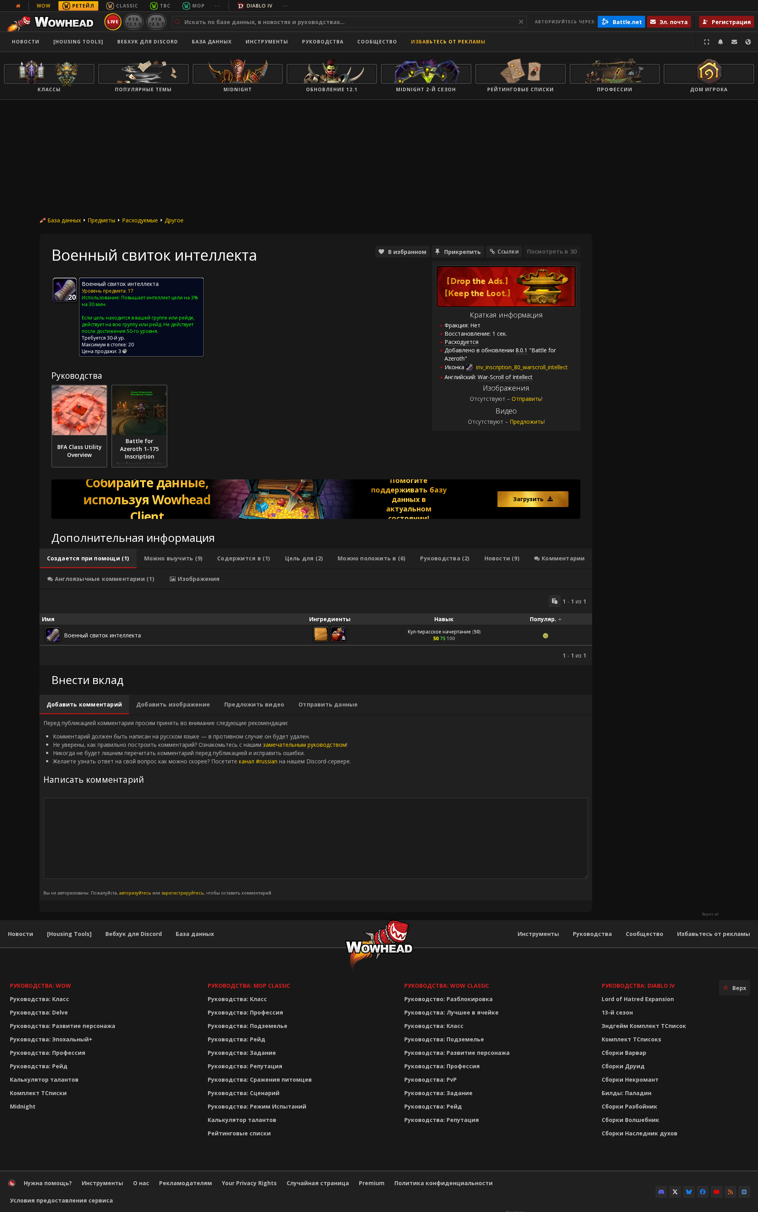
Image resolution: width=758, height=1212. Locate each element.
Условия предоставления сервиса (61, 1200)
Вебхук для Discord (147, 41)
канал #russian (258, 761)
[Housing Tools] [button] (78, 41)
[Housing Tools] (69, 934)
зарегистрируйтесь (182, 893)
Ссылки (508, 251)
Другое (174, 220)
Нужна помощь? (48, 1183)
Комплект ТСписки (38, 1093)
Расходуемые (140, 220)
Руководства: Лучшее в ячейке (451, 1012)
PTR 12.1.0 (133, 21)
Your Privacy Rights (249, 1183)
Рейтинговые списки (239, 1133)
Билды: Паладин (626, 1093)
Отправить (526, 398)
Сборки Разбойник (629, 1106)
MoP (198, 5)
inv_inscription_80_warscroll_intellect (521, 367)
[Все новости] (18, 6)
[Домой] (52, 22)
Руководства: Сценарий (244, 1093)
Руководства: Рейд (39, 1066)
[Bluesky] (689, 1192)
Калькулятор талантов (44, 1079)
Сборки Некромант (630, 1079)
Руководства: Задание (242, 1052)
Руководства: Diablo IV (638, 985)
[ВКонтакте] (744, 1192)
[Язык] (748, 42)
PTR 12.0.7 (156, 21)
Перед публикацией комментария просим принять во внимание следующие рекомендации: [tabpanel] (197, 807)
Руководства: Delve (39, 1012)
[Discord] (661, 1192)
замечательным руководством (304, 744)
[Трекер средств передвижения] (315, 499)
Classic (127, 5)
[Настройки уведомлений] (720, 42)
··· (218, 5)
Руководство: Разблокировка (448, 999)
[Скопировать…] (555, 601)
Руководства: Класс (39, 999)
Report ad (710, 914)
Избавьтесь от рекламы (448, 41)
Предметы (101, 220)
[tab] (88, 558)
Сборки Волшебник (630, 1120)
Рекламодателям (185, 1183)
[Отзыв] (734, 42)
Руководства (322, 41)
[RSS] (730, 1192)
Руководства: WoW (40, 985)
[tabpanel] (315, 627)
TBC (165, 5)
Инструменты (538, 934)
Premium (372, 1183)
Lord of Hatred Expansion (638, 999)
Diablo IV (259, 5)
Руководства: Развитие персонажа (62, 1026)
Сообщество (377, 41)
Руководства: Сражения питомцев (260, 1079)
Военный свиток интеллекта (102, 635)
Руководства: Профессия (47, 1052)
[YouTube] (716, 1192)
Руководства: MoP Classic (249, 985)
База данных (212, 41)
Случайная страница (318, 1183)
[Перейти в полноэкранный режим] (707, 42)
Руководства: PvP (430, 1079)
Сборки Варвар (624, 1052)
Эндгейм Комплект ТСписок (644, 1026)
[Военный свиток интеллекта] (52, 635)
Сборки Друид (623, 1066)
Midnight (23, 1106)
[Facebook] (703, 1192)
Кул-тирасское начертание (439, 631)
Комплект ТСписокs (631, 1039)
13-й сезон (617, 1012)
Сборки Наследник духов (639, 1133)
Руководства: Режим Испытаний (257, 1106)
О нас (141, 1183)
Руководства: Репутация (245, 1066)
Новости (25, 41)
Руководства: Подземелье (247, 1026)
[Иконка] (65, 290)
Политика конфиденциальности (443, 1183)
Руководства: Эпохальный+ (51, 1039)
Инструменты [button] (267, 41)
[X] (675, 1192)
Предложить (527, 421)
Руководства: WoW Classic (446, 985)
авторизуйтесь (135, 893)
